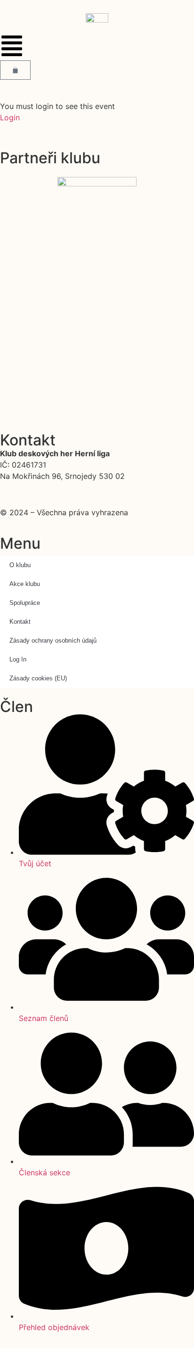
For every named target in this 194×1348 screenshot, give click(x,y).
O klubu (20, 565)
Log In (17, 659)
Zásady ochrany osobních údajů (53, 640)
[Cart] (15, 70)
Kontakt (20, 621)
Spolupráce (24, 602)
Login (10, 117)
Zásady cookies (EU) (38, 678)
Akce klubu (24, 583)
